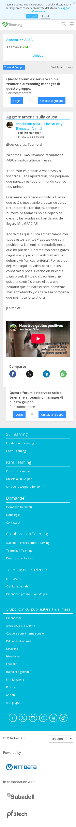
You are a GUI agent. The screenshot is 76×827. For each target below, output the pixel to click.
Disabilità (12, 649)
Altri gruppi (13, 702)
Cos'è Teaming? (16, 451)
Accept (32, 16)
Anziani (10, 695)
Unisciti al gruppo (51, 101)
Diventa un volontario (20, 558)
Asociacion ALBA (19, 40)
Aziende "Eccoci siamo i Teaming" (28, 543)
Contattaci (13, 522)
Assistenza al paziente (20, 626)
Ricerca (11, 687)
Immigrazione (15, 679)
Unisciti (38, 55)
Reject (45, 16)
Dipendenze (14, 618)
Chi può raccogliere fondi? (23, 486)
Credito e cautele (17, 586)
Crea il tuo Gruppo (18, 471)
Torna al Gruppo (14, 67)
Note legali (13, 515)
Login (16, 101)
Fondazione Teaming (20, 443)
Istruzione (12, 656)
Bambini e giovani (17, 672)
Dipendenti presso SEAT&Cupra (27, 594)
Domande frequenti (19, 507)
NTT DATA (13, 579)
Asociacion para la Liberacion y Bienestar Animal (39, 126)
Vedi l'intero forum (62, 67)
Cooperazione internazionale (25, 633)
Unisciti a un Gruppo (19, 479)
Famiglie (11, 664)
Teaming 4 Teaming (19, 550)
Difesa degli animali (19, 641)
